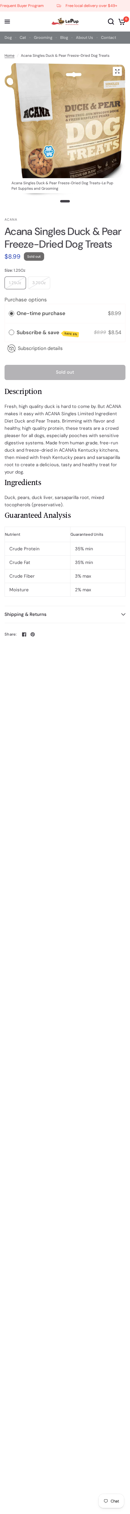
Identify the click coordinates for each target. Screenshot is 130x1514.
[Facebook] (24, 634)
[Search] (111, 22)
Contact (108, 37)
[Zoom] (117, 71)
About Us (84, 37)
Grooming (43, 37)
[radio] (11, 313)
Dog (8, 37)
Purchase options (26, 299)
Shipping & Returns (26, 614)
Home (10, 55)
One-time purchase (41, 313)
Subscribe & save (47, 332)
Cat (23, 37)
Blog (64, 37)
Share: (11, 634)
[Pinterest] (32, 634)
